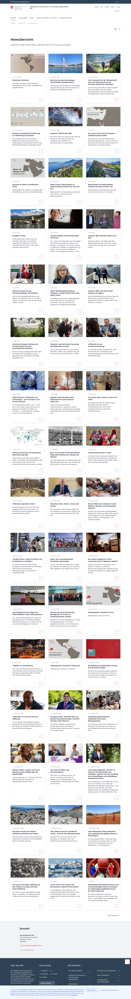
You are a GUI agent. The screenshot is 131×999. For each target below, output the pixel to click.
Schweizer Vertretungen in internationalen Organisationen (77, 977)
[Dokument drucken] (115, 29)
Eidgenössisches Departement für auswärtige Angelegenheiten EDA (49, 7)
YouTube (54, 974)
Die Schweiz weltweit (75, 971)
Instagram (44, 974)
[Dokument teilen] (119, 29)
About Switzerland (103, 975)
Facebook (44, 971)
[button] (13, 17)
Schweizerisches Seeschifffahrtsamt (103, 981)
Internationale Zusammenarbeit (74, 985)
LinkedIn (44, 977)
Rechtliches (74, 995)
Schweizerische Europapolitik (106, 971)
